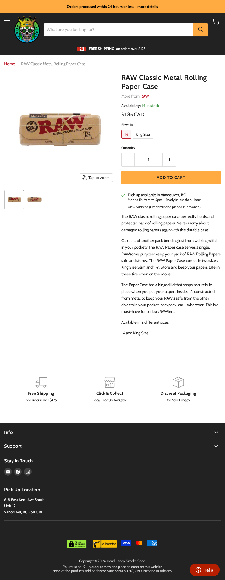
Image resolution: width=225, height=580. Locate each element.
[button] (14, 199)
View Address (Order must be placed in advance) (164, 207)
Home (9, 64)
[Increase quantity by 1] (169, 160)
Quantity (128, 148)
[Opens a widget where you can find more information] (204, 570)
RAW (144, 96)
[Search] (200, 29)
